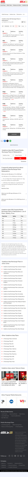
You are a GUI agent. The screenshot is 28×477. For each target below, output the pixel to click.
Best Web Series (4, 417)
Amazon (4, 33)
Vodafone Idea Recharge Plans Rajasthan (13, 315)
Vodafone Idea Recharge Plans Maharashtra (13, 299)
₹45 (4, 50)
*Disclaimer (23, 161)
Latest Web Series (5, 415)
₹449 (4, 125)
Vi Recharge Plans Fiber (9, 361)
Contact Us (10, 463)
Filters (24, 21)
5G (13, 26)
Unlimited (7, 26)
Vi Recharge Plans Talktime (9, 348)
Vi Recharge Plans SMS (8, 356)
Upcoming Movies (13, 413)
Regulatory (3, 465)
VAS (16, 26)
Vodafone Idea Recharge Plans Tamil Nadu (13, 318)
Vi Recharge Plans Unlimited (10, 338)
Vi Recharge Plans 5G (8, 343)
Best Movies (22, 413)
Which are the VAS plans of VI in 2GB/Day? (11, 174)
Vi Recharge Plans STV (8, 359)
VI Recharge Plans (19, 426)
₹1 (3, 31)
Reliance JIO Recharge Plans (7, 426)
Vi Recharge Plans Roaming (9, 354)
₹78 (4, 69)
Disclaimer (3, 467)
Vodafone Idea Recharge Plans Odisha (12, 310)
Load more (14, 134)
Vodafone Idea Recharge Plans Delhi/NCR (13, 275)
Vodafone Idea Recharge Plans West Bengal (13, 328)
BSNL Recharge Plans (17, 424)
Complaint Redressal (12, 467)
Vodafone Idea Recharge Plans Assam (12, 269)
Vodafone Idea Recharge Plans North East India (14, 308)
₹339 (4, 116)
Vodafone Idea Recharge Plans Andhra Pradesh (14, 266)
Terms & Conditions (12, 465)
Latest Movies (4, 413)
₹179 (4, 104)
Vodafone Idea (12, 14)
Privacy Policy (22, 465)
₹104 (4, 80)
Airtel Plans (3, 5)
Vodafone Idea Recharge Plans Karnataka (13, 294)
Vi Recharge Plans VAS (8, 346)
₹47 (4, 59)
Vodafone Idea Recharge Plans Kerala (12, 291)
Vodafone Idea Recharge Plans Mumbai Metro (14, 305)
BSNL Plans (9, 5)
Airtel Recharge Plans (5, 424)
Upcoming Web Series (15, 415)
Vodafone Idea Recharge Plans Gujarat (12, 278)
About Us (3, 463)
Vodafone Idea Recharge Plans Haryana (12, 284)
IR (10, 26)
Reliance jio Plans (17, 5)
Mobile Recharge (5, 14)
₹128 (4, 92)
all (2, 26)
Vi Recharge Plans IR (8, 341)
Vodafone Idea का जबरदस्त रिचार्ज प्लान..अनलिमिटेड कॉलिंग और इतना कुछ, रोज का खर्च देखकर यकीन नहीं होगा (9, 383)
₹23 (4, 40)
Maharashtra (19, 14)
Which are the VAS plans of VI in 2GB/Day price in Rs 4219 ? (13, 200)
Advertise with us (18, 463)
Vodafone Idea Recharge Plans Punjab (12, 313)
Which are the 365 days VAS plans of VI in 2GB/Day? (11, 194)
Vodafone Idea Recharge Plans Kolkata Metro (14, 296)
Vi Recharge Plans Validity (9, 351)
